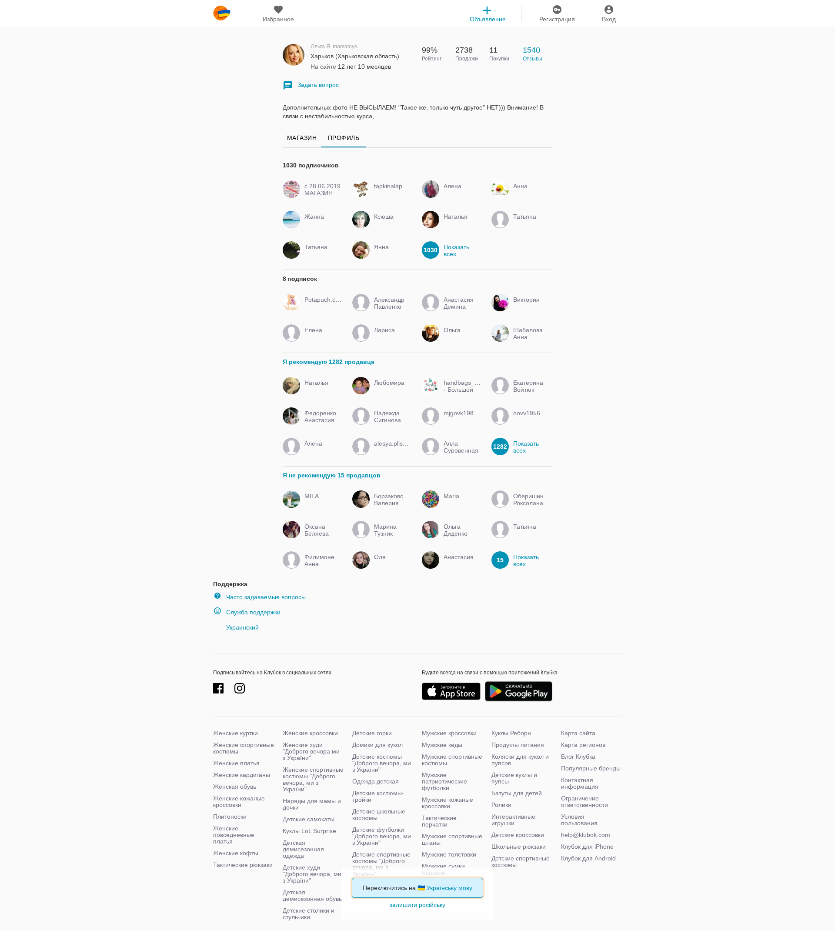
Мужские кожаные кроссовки (447, 803)
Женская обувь (234, 786)
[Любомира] (390, 390)
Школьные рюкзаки (518, 846)
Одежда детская (375, 781)
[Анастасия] (460, 564)
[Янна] (390, 254)
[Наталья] (460, 224)
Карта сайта (578, 733)
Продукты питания (517, 744)
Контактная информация (579, 783)
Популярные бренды (591, 768)
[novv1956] (529, 420)
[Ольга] (460, 337)
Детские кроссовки (517, 834)
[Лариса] (390, 337)
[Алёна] (320, 451)
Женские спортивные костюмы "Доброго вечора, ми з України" (313, 779)
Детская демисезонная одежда (303, 849)
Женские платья (236, 763)
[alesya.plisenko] (390, 451)
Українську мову (449, 887)
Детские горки (372, 733)
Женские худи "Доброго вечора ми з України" (311, 751)
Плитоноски (230, 816)
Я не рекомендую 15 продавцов (332, 475)
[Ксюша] (390, 224)
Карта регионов (583, 744)
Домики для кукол (377, 744)
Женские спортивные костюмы (243, 748)
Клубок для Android (588, 858)
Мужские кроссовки (449, 733)
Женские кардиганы (241, 774)
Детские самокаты (308, 819)
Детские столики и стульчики (308, 913)
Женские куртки (235, 733)
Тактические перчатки (439, 821)
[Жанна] (320, 224)
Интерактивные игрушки (513, 820)
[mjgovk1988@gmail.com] (460, 420)
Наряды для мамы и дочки (312, 804)
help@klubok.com (585, 834)
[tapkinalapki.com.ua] (390, 193)
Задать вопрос (318, 84)
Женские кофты (235, 853)
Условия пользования (579, 820)
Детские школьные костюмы (378, 814)
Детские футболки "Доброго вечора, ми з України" (381, 836)
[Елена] (320, 337)
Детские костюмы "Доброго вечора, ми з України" (381, 763)
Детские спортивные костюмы (520, 861)
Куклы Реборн (511, 733)
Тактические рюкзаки (243, 864)
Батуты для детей (516, 793)
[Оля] (390, 564)
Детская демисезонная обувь (312, 895)
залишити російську (417, 904)
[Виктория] (529, 307)
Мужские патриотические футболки (444, 781)
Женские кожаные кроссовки (239, 801)
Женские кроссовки (310, 733)
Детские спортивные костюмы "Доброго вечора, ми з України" (381, 864)
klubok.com (221, 13)
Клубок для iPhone (587, 846)
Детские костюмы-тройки (378, 796)
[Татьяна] (529, 224)
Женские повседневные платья (233, 835)
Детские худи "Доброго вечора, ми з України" (312, 874)
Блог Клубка (578, 756)
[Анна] (529, 193)
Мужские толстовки (449, 854)
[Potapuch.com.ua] (320, 307)
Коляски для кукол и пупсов (520, 760)
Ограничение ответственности (584, 801)
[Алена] (460, 193)
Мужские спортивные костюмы (452, 760)
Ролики (501, 804)
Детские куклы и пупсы (514, 778)
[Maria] (460, 503)
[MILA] (320, 503)
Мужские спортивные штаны (452, 839)
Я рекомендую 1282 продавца (328, 361)
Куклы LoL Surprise (309, 830)
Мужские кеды (442, 744)
